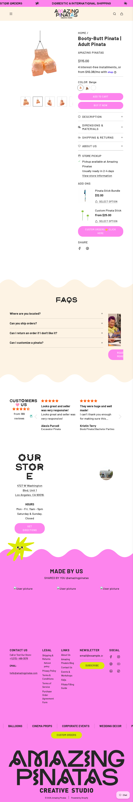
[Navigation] (10, 13)
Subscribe (92, 665)
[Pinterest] (111, 663)
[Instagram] (118, 656)
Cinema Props (20, 726)
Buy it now (100, 105)
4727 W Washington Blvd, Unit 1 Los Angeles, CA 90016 (29, 490)
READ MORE (120, 354)
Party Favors (119, 726)
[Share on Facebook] (79, 249)
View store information (97, 175)
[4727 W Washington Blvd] (66, 493)
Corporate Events (53, 726)
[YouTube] (118, 663)
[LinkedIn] (111, 671)
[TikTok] (118, 671)
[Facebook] (111, 656)
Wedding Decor (88, 726)
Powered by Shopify (79, 798)
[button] (14, 62)
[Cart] (121, 13)
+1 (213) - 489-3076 (19, 658)
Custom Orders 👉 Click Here (100, 231)
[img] (21, 409)
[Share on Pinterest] (87, 249)
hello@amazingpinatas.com (23, 673)
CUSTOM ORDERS (66, 735)
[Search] (114, 13)
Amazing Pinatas (91, 52)
